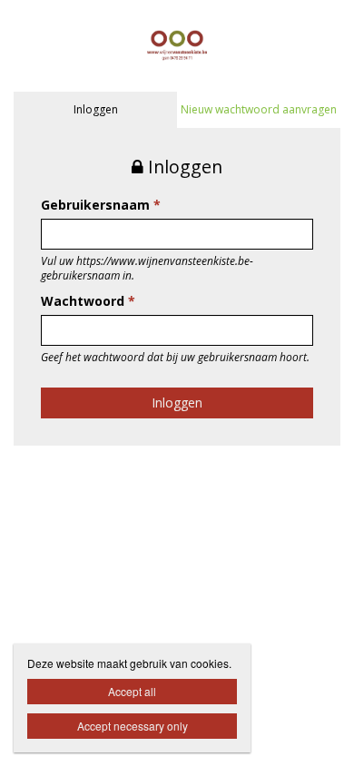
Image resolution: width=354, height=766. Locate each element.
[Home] (177, 44)
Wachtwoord (88, 300)
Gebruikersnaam (101, 204)
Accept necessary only (132, 725)
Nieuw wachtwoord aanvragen (259, 109)
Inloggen (96, 109)
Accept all (132, 691)
